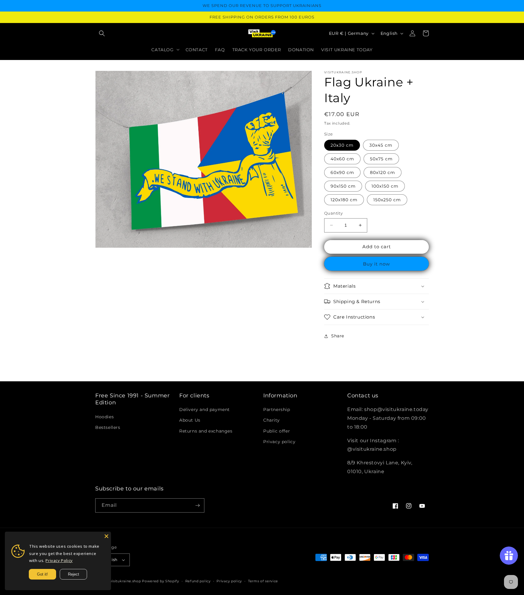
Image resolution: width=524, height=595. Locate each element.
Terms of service (263, 581)
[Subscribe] (197, 505)
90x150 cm (343, 186)
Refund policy (198, 581)
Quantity (333, 213)
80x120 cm (382, 172)
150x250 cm (387, 199)
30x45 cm (380, 145)
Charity (271, 420)
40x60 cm (342, 159)
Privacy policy (279, 441)
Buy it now (376, 264)
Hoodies (104, 417)
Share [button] (337, 336)
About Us (189, 420)
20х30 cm (342, 145)
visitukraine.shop (125, 581)
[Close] (106, 536)
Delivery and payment (204, 409)
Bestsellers (107, 427)
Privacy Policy (58, 560)
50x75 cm (381, 159)
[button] (102, 33)
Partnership (276, 409)
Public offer (276, 431)
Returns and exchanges (206, 431)
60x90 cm (342, 172)
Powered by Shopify (160, 581)
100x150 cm (384, 186)
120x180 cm (344, 199)
